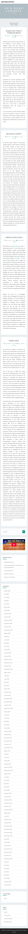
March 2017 (7, 760)
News (5, 898)
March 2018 (7, 728)
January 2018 (7, 734)
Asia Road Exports (7, 2)
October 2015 (7, 806)
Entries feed (7, 915)
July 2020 (6, 636)
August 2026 (7, 591)
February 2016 (7, 793)
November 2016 (8, 767)
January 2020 (7, 656)
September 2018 (8, 708)
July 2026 (6, 594)
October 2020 (7, 626)
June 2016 (6, 780)
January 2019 (7, 695)
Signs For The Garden (9, 577)
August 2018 (7, 711)
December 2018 (8, 698)
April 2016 (6, 787)
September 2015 (8, 809)
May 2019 (6, 682)
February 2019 (7, 692)
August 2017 (7, 751)
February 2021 (7, 613)
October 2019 (7, 666)
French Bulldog (14, 237)
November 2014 (8, 829)
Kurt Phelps (17, 258)
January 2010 (7, 885)
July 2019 (6, 675)
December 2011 (8, 849)
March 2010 (7, 878)
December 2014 (8, 826)
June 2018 (6, 718)
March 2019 (7, 689)
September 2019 (8, 669)
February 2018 (7, 731)
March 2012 (7, 842)
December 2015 (8, 800)
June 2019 (6, 679)
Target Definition (8, 570)
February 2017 (7, 764)
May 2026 (6, 600)
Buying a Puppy (14, 134)
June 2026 (6, 597)
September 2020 (8, 630)
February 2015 (7, 819)
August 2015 (7, 813)
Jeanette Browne (15, 246)
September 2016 (8, 770)
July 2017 (6, 754)
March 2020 (7, 649)
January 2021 (7, 617)
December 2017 (8, 738)
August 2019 (7, 672)
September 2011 (8, 858)
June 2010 (6, 868)
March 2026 (7, 607)
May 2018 (6, 721)
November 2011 (8, 852)
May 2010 (6, 871)
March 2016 (7, 790)
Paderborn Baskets (9, 574)
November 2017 (8, 741)
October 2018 (7, 705)
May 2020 (6, 643)
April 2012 (6, 839)
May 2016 (6, 783)
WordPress (19, 930)
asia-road (19, 35)
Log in (5, 912)
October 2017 (7, 744)
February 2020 (7, 653)
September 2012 (8, 836)
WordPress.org (8, 922)
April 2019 (6, 685)
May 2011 (6, 862)
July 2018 (6, 715)
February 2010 (7, 881)
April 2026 (6, 604)
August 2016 (7, 773)
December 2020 (8, 620)
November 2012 (8, 832)
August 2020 (7, 633)
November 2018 (8, 702)
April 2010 (6, 875)
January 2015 (7, 822)
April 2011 (6, 865)
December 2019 (8, 659)
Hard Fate (14, 341)
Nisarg (14, 932)
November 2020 (8, 623)
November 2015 (8, 803)
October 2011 (7, 855)
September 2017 (8, 747)
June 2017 (6, 757)
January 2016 (7, 796)
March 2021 (7, 610)
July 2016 (6, 777)
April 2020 (6, 646)
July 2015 (6, 816)
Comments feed (8, 918)
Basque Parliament (9, 562)
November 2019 (8, 662)
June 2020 (6, 640)
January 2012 (7, 845)
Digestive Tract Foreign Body (14, 32)
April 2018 (6, 725)
